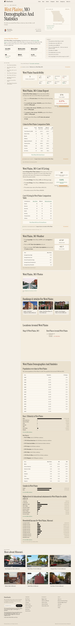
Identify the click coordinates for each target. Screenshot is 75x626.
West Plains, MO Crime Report (36, 90)
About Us (68, 1)
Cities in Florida (45, 604)
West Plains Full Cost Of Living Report (37, 222)
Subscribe (19, 605)
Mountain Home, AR (52, 333)
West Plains (35, 201)
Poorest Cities (28, 607)
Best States (27, 609)
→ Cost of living (49, 28)
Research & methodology (62, 600)
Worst (57, 1)
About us (59, 599)
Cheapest (52, 1)
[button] (46, 67)
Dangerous (62, 1)
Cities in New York (45, 605)
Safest (47, 1)
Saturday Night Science (13, 613)
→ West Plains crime (50, 27)
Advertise (59, 604)
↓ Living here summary (50, 25)
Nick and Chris (14, 617)
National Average (48, 201)
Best (43, 1)
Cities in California (45, 600)
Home (5, 5)
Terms (59, 607)
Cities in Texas (44, 602)
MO (8, 5)
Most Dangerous (28, 605)
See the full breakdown (27, 432)
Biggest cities (44, 599)
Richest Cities (28, 604)
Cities (39, 1)
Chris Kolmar (10, 30)
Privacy (59, 605)
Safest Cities (27, 600)
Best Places (27, 599)
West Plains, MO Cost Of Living (36, 168)
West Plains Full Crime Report (37, 154)
